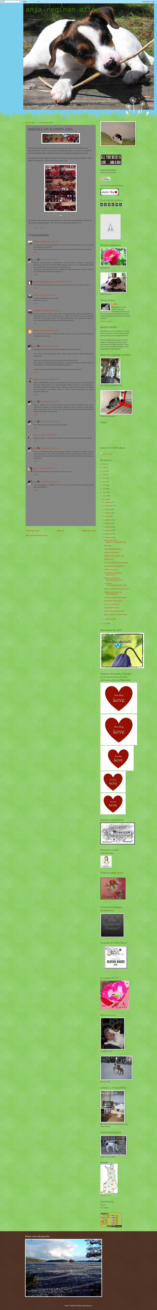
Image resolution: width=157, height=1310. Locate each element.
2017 (104, 478)
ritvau (36, 435)
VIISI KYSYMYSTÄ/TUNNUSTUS (116, 563)
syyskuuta (108, 513)
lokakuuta (108, 509)
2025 (104, 464)
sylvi (35, 295)
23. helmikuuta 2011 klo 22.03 (62, 281)
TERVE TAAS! (109, 559)
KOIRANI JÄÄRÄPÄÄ (111, 552)
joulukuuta (108, 502)
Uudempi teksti (32, 530)
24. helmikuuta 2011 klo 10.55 (50, 421)
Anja (35, 468)
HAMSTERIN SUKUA (111, 608)
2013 (104, 492)
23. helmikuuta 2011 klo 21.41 (50, 259)
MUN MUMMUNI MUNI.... (113, 549)
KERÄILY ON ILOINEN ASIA (114, 556)
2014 (104, 489)
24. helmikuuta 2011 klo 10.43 (49, 379)
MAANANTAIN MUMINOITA (114, 566)
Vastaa (36, 252)
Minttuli (36, 241)
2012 (104, 496)
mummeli (37, 310)
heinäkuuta (108, 520)
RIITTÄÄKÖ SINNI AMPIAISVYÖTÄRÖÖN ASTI (115, 541)
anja (35, 259)
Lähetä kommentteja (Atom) (39, 535)
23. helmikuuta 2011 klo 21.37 (50, 241)
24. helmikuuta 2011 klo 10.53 (50, 401)
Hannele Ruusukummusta (43, 281)
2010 (104, 623)
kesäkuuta (108, 523)
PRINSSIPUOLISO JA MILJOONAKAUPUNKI (113, 579)
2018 (104, 474)
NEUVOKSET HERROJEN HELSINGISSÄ (113, 574)
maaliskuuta (109, 534)
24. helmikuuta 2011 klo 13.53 (50, 448)
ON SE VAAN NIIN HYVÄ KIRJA (115, 597)
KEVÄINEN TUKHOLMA (112, 601)
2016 (104, 482)
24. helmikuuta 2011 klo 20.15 (50, 481)
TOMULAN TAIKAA (111, 569)
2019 (104, 471)
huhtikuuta (108, 530)
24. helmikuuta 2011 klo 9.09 (48, 330)
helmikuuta (108, 537)
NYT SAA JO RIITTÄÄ (112, 604)
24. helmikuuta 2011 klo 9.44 (49, 346)
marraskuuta (109, 506)
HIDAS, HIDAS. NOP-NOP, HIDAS (116, 614)
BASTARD (107, 546)
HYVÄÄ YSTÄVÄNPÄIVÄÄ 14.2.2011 (116, 589)
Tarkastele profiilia (106, 321)
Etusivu (60, 530)
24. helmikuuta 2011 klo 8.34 (50, 310)
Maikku (36, 379)
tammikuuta (109, 619)
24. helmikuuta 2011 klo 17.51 (47, 468)
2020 (104, 467)
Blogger (89, 1305)
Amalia (36, 330)
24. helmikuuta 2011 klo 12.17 (48, 435)
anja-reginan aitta (63, 10)
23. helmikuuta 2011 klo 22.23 (47, 295)
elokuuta (108, 516)
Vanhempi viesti (88, 530)
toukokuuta (108, 527)
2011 (104, 499)
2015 (104, 485)
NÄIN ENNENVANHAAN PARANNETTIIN (113, 593)
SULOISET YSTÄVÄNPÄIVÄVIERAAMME (115, 584)
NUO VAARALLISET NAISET (114, 611)
